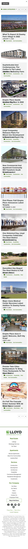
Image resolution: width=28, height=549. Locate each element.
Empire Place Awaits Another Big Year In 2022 (13, 101)
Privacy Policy (10, 510)
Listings (14, 442)
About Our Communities (14, 456)
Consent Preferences (14, 512)
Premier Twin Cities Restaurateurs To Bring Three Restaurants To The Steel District (14, 370)
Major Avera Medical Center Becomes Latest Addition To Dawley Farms (14, 303)
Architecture (14, 470)
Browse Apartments (14, 453)
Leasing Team (14, 458)
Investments (14, 479)
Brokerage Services (14, 444)
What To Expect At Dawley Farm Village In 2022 (14, 36)
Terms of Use (17, 510)
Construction (16, 73)
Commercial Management (14, 474)
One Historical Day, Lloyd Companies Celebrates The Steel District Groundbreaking (13, 236)
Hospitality (16, 139)
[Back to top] (23, 538)
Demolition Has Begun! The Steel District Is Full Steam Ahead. (13, 270)
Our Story (14, 486)
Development (14, 467)
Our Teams (14, 488)
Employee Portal (14, 497)
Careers (14, 493)
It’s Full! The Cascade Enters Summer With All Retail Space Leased (13, 404)
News (14, 490)
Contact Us (14, 495)
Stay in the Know (14, 500)
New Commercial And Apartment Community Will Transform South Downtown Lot (12, 169)
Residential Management (14, 476)
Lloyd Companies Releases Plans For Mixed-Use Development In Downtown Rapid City (13, 134)
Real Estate (9, 41)
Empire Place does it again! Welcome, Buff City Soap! (14, 336)
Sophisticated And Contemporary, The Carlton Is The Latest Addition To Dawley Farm (13, 68)
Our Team (14, 446)
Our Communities (17, 41)
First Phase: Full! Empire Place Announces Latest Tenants (13, 203)
